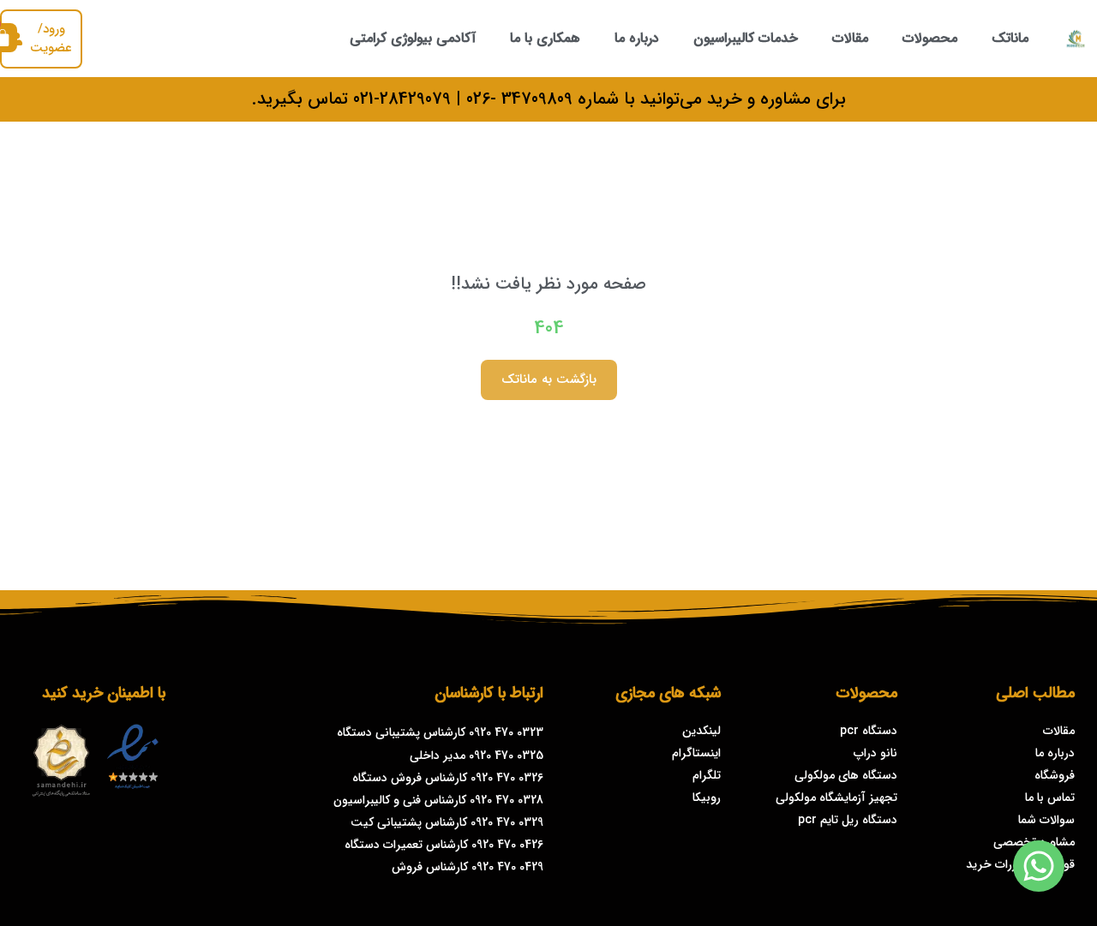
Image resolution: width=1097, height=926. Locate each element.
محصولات (929, 38)
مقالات (850, 38)
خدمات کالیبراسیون (745, 38)
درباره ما (636, 38)
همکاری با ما (545, 38)
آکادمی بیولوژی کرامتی (413, 38)
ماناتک (1010, 38)
